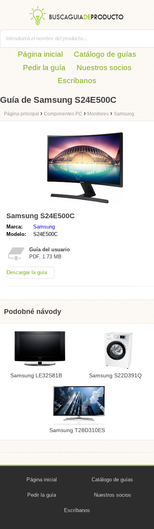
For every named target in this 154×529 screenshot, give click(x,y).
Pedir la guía (44, 67)
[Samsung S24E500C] (85, 205)
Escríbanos (77, 80)
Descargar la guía (27, 272)
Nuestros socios (104, 67)
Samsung (44, 227)
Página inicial (40, 54)
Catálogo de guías (105, 54)
